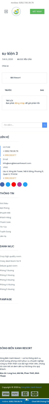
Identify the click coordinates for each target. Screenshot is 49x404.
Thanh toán (5, 222)
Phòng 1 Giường (7, 270)
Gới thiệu (4, 203)
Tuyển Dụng (5, 231)
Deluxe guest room (8, 265)
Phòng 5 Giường (7, 289)
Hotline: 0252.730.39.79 (22, 2)
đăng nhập (19, 103)
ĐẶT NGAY (37, 11)
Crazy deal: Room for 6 (10, 261)
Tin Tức (3, 227)
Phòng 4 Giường (7, 284)
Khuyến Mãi (5, 212)
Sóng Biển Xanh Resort (31, 387)
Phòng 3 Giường (7, 280)
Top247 (3, 338)
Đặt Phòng (4, 208)
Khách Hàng (5, 217)
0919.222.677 (10, 155)
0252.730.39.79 (11, 151)
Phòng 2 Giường (7, 275)
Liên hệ (3, 236)
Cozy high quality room (10, 256)
